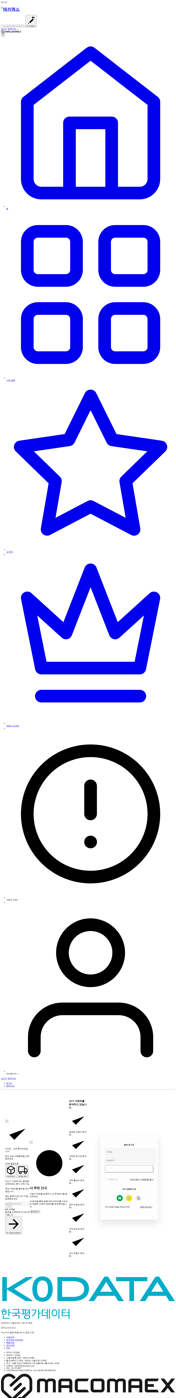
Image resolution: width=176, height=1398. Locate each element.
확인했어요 (35, 1212)
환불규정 (10, 1343)
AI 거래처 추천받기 (13, 1233)
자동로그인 (113, 1179)
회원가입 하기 (146, 1207)
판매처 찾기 (22, 1176)
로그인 (4, 29)
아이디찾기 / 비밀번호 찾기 (141, 1179)
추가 (8, 1207)
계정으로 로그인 (120, 1198)
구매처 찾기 (10, 1176)
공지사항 (10, 1345)
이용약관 (10, 1337)
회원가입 (12, 29)
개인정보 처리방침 (14, 1340)
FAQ (8, 1348)
